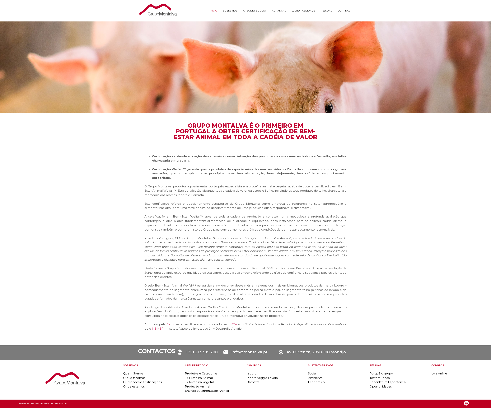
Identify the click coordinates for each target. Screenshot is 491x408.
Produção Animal (197, 386)
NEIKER (158, 328)
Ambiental (315, 378)
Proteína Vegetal (201, 382)
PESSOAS (326, 10)
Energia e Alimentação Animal (207, 390)
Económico (316, 382)
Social (312, 373)
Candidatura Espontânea (388, 382)
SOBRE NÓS (230, 10)
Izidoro (251, 373)
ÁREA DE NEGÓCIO (254, 10)
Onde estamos (134, 386)
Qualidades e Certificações (142, 382)
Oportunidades (381, 386)
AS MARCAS (279, 10)
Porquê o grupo (381, 373)
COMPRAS (344, 10)
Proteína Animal (201, 378)
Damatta (253, 382)
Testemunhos (380, 378)
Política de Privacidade (30, 403)
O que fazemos (134, 378)
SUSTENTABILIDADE (303, 10)
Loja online (439, 373)
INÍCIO (213, 10)
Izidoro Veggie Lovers (262, 378)
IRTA (233, 324)
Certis (170, 324)
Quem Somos (133, 373)
